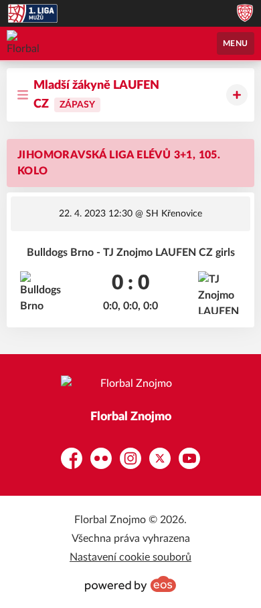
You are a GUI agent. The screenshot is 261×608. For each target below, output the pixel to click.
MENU (235, 43)
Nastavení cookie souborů (130, 557)
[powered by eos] (130, 584)
